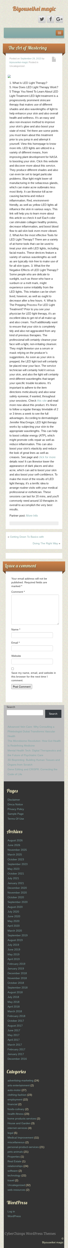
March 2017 (15, 1044)
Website (16, 655)
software (13, 1170)
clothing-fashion (17, 1094)
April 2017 (14, 1039)
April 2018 (14, 1006)
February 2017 (16, 1049)
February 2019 (16, 963)
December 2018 (17, 973)
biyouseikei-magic (18, 62)
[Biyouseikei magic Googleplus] (59, 19)
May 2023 (13, 868)
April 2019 (14, 959)
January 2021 (16, 883)
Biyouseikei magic (34, 8)
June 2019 (14, 949)
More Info (32, 515)
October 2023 (16, 859)
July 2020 (13, 911)
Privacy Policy (16, 809)
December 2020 (17, 887)
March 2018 (15, 1011)
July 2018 (13, 996)
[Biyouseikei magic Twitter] (42, 19)
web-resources (16, 1189)
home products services (22, 1118)
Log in (11, 1211)
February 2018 (16, 1016)
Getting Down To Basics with (27, 536)
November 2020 (17, 892)
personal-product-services (23, 1146)
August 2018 (15, 992)
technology (14, 1175)
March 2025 (15, 854)
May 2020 (13, 921)
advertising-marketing (20, 1080)
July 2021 (13, 878)
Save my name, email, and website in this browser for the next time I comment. (33, 676)
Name (15, 629)
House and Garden (19, 1123)
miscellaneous (16, 1142)
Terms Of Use (16, 818)
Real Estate (14, 1161)
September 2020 (18, 901)
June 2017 (14, 1030)
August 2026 (15, 840)
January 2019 (16, 968)
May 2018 (13, 1001)
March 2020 (15, 930)
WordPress (14, 1216)
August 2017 (15, 1025)
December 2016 (17, 1058)
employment (15, 1099)
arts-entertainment (19, 1085)
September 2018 (18, 987)
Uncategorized (16, 1185)
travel (11, 1180)
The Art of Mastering (27, 48)
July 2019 (13, 944)
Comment (18, 591)
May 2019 (13, 954)
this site (42, 400)
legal (10, 1132)
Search (11, 706)
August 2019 (15, 940)
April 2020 (14, 925)
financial (12, 1104)
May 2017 (13, 1035)
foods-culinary (16, 1109)
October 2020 (16, 897)
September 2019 (18, 935)
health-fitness (16, 1113)
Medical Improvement (20, 1137)
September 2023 (18, 864)
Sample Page (16, 813)
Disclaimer (14, 799)
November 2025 (17, 849)
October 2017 (16, 1020)
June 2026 (14, 845)
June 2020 (14, 916)
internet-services (17, 1127)
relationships (15, 1166)
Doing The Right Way (45, 543)
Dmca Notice (15, 804)
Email (15, 642)
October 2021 (16, 873)
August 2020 (15, 906)
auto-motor (14, 1090)
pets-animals (15, 1151)
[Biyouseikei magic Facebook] (50, 19)
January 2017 (16, 1054)
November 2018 (17, 978)
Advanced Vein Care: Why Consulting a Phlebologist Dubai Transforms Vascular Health (31, 731)
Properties (14, 1156)
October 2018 (16, 982)
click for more (47, 457)
